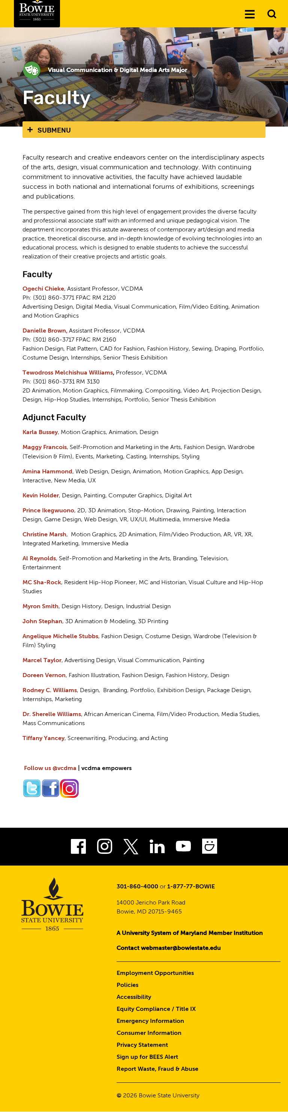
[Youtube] (183, 848)
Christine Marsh (44, 535)
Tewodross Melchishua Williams (67, 373)
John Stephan (42, 622)
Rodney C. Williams (49, 691)
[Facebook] (78, 848)
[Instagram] (104, 848)
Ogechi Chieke (43, 289)
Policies (127, 985)
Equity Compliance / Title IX (156, 1009)
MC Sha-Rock (41, 583)
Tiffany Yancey (43, 739)
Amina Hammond (47, 472)
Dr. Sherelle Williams (51, 715)
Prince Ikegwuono (48, 511)
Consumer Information (149, 1033)
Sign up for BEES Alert (147, 1057)
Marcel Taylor (42, 661)
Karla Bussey (40, 433)
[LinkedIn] (157, 848)
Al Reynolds (39, 559)
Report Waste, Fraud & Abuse (157, 1069)
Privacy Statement (142, 1045)
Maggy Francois (44, 448)
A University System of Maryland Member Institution (190, 933)
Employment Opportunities (155, 973)
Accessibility (134, 997)
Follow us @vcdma (50, 769)
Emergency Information (150, 1021)
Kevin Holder (40, 496)
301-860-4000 (137, 887)
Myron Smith (40, 607)
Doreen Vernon (44, 676)
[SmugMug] (209, 848)
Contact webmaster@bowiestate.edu (169, 948)
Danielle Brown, (45, 331)
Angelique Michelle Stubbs (60, 637)
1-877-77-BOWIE (191, 887)
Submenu (54, 130)
